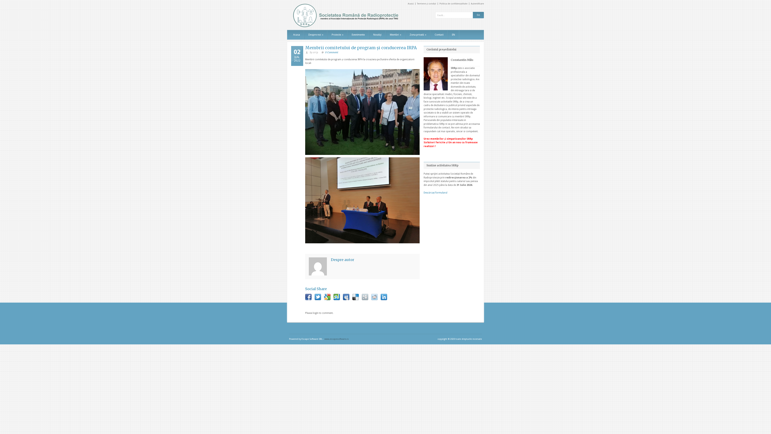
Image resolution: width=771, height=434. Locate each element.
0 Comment (331, 52)
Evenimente (358, 34)
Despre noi (315, 34)
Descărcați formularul (435, 192)
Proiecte (337, 34)
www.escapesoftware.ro (336, 339)
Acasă (411, 4)
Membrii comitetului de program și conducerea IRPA (361, 47)
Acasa (296, 34)
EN (453, 34)
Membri (395, 34)
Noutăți (377, 34)
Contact (439, 34)
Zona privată (418, 34)
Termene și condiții (426, 4)
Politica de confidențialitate (453, 4)
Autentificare (477, 4)
